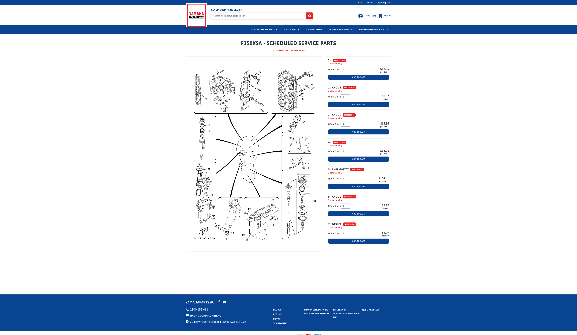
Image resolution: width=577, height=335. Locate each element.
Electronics (290, 29)
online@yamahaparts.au (205, 315)
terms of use (280, 323)
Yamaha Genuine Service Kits (373, 29)
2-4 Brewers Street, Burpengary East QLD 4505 (218, 322)
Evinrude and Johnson (340, 29)
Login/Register (384, 2)
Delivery (370, 2)
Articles (359, 2)
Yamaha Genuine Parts (263, 29)
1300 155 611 (199, 309)
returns (277, 314)
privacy (277, 319)
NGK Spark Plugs (313, 29)
